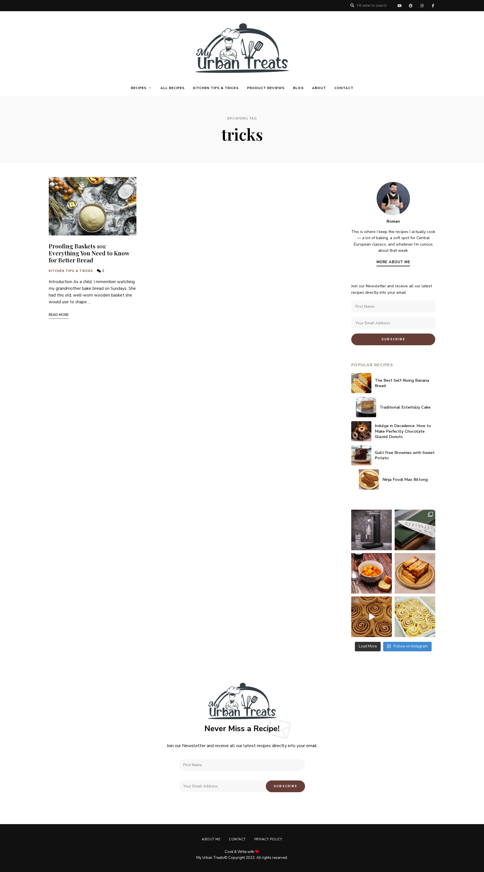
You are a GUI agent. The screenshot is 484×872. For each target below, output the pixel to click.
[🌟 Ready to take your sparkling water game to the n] (371, 530)
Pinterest (410, 5)
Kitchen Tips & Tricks (216, 88)
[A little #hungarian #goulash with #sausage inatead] (371, 573)
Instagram (421, 5)
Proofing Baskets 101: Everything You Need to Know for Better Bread (89, 253)
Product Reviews (266, 88)
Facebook (433, 5)
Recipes (138, 88)
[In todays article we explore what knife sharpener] (415, 530)
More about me (393, 262)
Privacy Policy (268, 839)
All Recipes (172, 88)
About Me (211, 839)
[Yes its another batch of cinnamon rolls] (371, 616)
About (319, 88)
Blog (298, 88)
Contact (343, 88)
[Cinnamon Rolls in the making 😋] (415, 616)
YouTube (399, 5)
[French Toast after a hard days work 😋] (415, 573)
